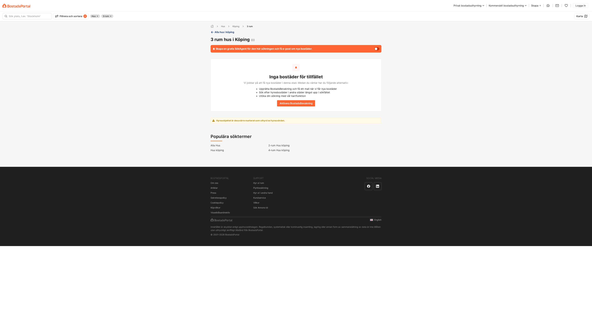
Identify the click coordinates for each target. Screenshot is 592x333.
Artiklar (214, 188)
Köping (235, 26)
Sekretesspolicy (219, 197)
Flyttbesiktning (260, 188)
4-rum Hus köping (279, 150)
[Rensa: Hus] (97, 16)
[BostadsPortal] (16, 5)
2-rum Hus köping (279, 145)
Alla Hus (215, 145)
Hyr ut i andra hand (263, 192)
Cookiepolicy (217, 202)
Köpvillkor (215, 207)
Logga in (581, 5)
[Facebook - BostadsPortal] (368, 186)
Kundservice (259, 197)
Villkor (256, 202)
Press (213, 192)
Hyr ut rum (258, 183)
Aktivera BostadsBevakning (296, 103)
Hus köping (217, 150)
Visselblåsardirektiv (220, 212)
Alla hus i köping (224, 32)
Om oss (214, 183)
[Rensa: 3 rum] (111, 16)
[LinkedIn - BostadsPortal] (377, 186)
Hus (223, 26)
